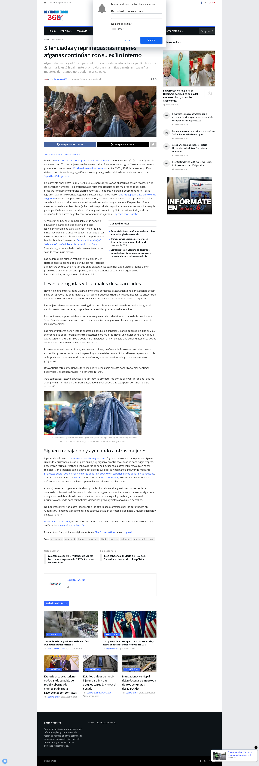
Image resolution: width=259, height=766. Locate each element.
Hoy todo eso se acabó (125, 214)
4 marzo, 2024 (78, 79)
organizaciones (109, 477)
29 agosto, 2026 (75, 649)
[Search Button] (213, 31)
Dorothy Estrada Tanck (53, 154)
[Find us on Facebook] (201, 2)
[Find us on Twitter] (205, 2)
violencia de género (144, 539)
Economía (82, 31)
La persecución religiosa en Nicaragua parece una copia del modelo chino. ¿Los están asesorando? (180, 95)
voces (77, 477)
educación (93, 539)
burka (81, 539)
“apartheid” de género (56, 176)
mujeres (114, 539)
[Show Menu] (45, 2)
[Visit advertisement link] (189, 195)
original (127, 532)
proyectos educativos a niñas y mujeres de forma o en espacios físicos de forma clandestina (99, 473)
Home (46, 39)
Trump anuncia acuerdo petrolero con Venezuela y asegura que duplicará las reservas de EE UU (129, 242)
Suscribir (151, 40)
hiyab (104, 539)
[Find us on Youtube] (214, 2)
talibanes (126, 539)
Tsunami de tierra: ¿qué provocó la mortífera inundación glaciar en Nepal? (66, 643)
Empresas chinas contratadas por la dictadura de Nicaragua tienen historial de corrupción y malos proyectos (192, 117)
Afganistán (56, 539)
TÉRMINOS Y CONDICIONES (102, 722)
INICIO (52, 31)
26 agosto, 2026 (92, 696)
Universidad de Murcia (71, 154)
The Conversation (104, 532)
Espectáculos (173, 31)
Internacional (57, 39)
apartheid (70, 539)
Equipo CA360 (60, 79)
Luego (127, 40)
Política (65, 31)
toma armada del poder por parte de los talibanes (82, 160)
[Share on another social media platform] (153, 144)
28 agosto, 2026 (128, 649)
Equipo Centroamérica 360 (99, 693)
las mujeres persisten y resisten (88, 458)
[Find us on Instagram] (209, 2)
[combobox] (118, 28)
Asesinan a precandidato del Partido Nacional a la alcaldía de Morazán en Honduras (189, 148)
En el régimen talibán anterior (90, 168)
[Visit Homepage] (57, 15)
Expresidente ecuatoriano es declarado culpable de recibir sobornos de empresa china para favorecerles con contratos (131, 253)
